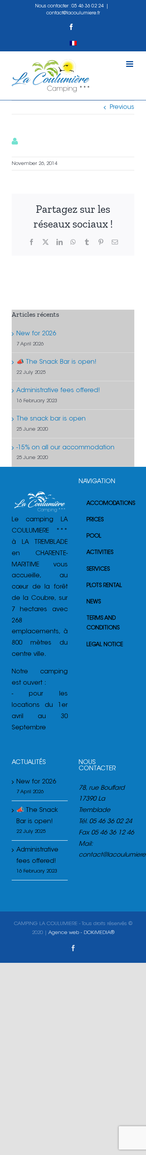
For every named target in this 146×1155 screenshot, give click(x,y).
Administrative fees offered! (58, 390)
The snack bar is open (51, 419)
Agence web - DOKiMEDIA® (81, 932)
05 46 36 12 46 (112, 833)
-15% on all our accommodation (65, 448)
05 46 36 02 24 (88, 6)
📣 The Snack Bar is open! (56, 362)
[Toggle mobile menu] (130, 64)
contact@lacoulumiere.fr (73, 13)
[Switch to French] (73, 43)
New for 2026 (36, 334)
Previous (122, 107)
